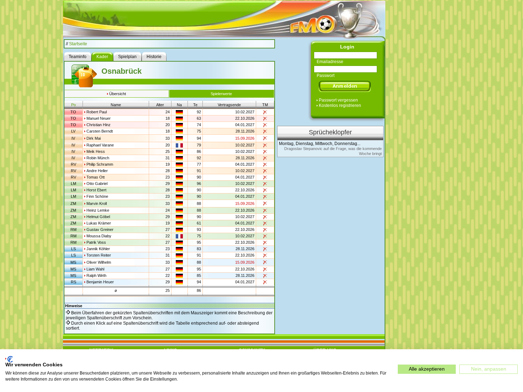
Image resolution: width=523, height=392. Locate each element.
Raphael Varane (100, 145)
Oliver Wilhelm (98, 262)
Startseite (78, 43)
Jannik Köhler (98, 249)
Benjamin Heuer (100, 282)
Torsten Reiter (98, 255)
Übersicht (117, 94)
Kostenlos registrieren (340, 105)
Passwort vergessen (338, 100)
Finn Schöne (97, 196)
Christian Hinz (98, 125)
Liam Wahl (95, 269)
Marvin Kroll (96, 203)
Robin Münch (97, 158)
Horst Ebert (96, 190)
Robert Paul (96, 112)
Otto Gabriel (96, 183)
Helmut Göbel (98, 217)
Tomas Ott (95, 177)
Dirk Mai (93, 138)
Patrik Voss (96, 242)
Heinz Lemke (97, 210)
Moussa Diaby (98, 236)
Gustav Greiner (99, 229)
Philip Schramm (99, 164)
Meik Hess (95, 151)
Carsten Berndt (99, 131)
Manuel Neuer (98, 118)
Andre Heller (97, 171)
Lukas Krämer (98, 223)
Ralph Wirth (96, 275)
